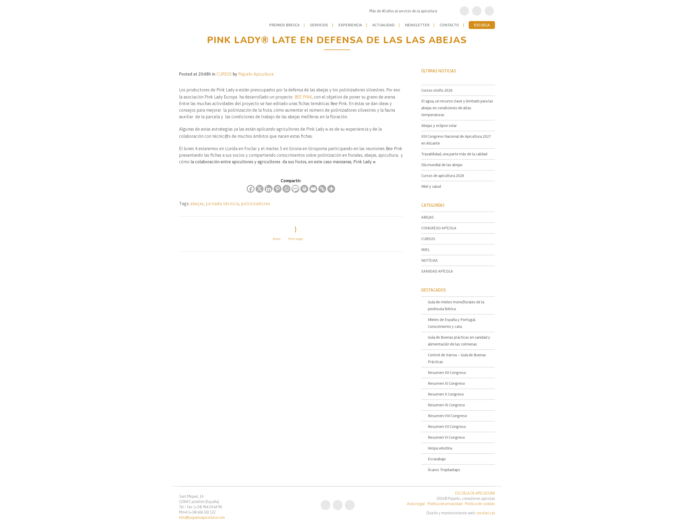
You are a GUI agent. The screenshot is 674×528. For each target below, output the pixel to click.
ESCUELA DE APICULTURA (475, 493)
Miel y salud (431, 186)
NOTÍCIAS (429, 260)
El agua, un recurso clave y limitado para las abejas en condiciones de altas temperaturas (457, 107)
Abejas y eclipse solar (439, 125)
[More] (331, 189)
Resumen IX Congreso (446, 405)
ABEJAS (427, 217)
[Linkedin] (268, 189)
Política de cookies (480, 504)
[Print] (304, 189)
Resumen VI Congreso (446, 437)
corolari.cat (485, 513)
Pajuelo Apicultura (256, 74)
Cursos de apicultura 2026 (442, 175)
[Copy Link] (322, 189)
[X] (260, 189)
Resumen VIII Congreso (447, 415)
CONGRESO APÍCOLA (438, 228)
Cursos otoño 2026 (437, 90)
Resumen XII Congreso (447, 372)
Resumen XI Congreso (446, 383)
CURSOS (224, 74)
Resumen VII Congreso (447, 426)
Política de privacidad (445, 504)
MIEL (425, 249)
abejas (197, 203)
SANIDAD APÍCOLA (437, 271)
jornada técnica (222, 203)
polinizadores (255, 203)
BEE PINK (303, 97)
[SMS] (295, 189)
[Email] (313, 189)
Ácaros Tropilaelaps (444, 469)
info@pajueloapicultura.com (202, 517)
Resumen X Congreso (446, 394)
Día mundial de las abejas (442, 164)
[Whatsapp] (286, 189)
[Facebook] (251, 189)
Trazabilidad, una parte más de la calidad (454, 154)
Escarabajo (437, 459)
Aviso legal (416, 504)
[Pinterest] (277, 189)
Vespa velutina (440, 448)
